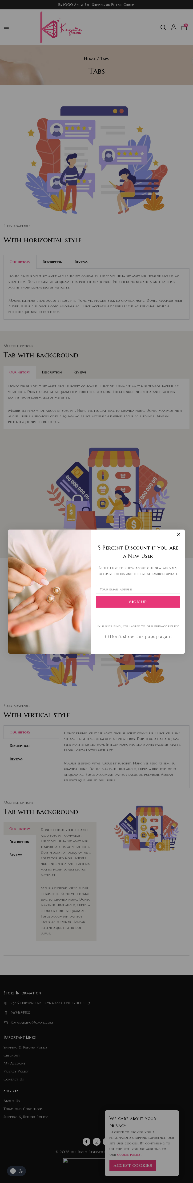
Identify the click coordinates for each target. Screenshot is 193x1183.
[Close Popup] (178, 534)
